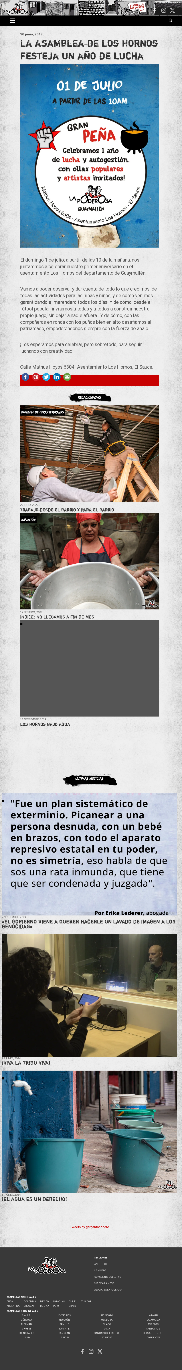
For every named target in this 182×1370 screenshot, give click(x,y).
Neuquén (64, 1320)
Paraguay (59, 1301)
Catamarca (153, 1320)
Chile (72, 1301)
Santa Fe (64, 1329)
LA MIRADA (100, 1270)
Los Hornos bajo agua (45, 724)
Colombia (30, 1301)
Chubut (26, 1329)
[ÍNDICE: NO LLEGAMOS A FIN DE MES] (89, 561)
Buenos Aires (26, 1333)
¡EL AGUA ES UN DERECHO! (34, 1199)
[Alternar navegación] (12, 20)
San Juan (64, 1333)
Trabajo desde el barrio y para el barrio (67, 510)
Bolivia (44, 1306)
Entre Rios (64, 1315)
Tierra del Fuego (153, 1333)
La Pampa (153, 1315)
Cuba (10, 1301)
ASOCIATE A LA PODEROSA (108, 1290)
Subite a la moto (104, 1283)
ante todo (100, 1264)
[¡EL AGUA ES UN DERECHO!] (89, 1131)
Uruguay (29, 1306)
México (44, 1301)
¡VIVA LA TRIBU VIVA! (26, 1063)
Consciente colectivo (107, 1277)
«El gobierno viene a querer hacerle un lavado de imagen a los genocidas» (89, 924)
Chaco (107, 1324)
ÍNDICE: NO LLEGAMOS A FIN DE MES (57, 617)
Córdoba (26, 1320)
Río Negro (107, 1315)
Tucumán (26, 1324)
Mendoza (107, 1320)
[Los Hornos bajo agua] (89, 668)
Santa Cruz (153, 1329)
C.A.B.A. (26, 1315)
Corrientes (153, 1337)
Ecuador (86, 1301)
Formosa (106, 1337)
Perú (56, 1306)
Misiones (153, 1324)
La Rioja (64, 1337)
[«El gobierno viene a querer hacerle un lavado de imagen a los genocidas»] (89, 854)
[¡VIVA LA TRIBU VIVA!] (89, 995)
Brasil (72, 1306)
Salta (107, 1329)
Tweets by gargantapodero (89, 1227)
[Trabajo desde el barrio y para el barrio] (89, 453)
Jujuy (26, 1337)
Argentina (13, 1306)
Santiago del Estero (107, 1333)
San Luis (64, 1324)
